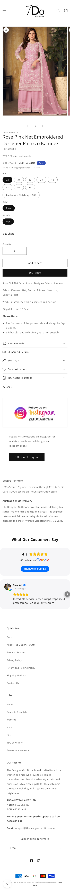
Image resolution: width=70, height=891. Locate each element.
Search (10, 637)
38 (41, 179)
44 (19, 187)
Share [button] (9, 386)
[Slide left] (27, 126)
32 (7, 179)
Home (10, 704)
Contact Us (13, 683)
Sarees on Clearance (18, 750)
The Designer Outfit (31, 882)
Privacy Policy (14, 660)
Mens (9, 727)
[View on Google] (7, 586)
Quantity (7, 244)
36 (30, 179)
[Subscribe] (59, 848)
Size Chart (8, 233)
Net (8, 221)
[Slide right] (42, 126)
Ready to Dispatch (17, 712)
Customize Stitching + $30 (21, 194)
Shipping (17, 168)
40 (52, 179)
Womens (11, 719)
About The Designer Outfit (21, 644)
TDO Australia (18, 882)
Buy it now (35, 272)
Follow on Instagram (26, 457)
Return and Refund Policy (21, 667)
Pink (8, 208)
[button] (4, 10)
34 (19, 179)
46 (30, 187)
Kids (9, 735)
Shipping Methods (17, 675)
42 (7, 187)
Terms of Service (16, 652)
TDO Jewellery (15, 742)
